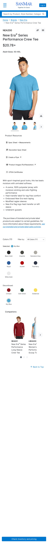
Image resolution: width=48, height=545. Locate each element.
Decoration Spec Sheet (17, 150)
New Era (23, 20)
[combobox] (35, 239)
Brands (14, 20)
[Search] (43, 14)
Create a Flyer (13, 157)
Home (5, 20)
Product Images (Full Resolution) (21, 165)
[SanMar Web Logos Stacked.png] (24, 5)
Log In (42, 5)
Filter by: (21, 239)
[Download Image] (41, 116)
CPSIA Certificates (16, 172)
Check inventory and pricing (24, 539)
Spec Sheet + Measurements (19, 142)
